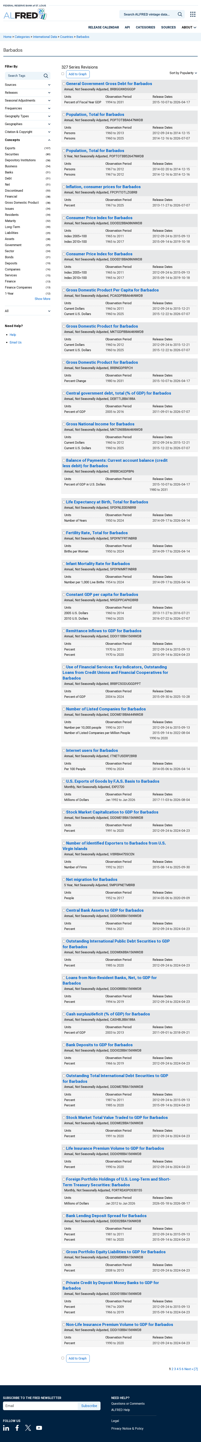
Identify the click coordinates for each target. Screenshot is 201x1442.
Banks (9, 172)
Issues (9, 209)
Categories (145, 27)
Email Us (16, 342)
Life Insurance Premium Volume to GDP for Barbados (115, 1148)
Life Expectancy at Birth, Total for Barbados (107, 502)
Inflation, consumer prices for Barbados (103, 186)
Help (13, 335)
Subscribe (89, 1406)
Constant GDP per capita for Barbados (102, 594)
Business (11, 166)
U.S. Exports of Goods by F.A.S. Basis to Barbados (112, 781)
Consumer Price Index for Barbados (99, 217)
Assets (9, 239)
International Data (45, 37)
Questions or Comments (128, 1403)
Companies (12, 269)
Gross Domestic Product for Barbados (102, 326)
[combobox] (153, 14)
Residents (12, 215)
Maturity (10, 221)
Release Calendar (103, 27)
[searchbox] (153, 14)
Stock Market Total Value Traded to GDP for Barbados (117, 1117)
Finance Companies (18, 287)
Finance (10, 281)
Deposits (11, 263)
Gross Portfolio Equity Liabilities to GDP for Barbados (116, 1252)
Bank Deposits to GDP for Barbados (99, 1045)
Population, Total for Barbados (95, 114)
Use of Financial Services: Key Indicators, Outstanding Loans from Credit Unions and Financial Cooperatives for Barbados (115, 673)
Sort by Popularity (182, 73)
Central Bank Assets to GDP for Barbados (105, 910)
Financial (11, 196)
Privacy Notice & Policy (127, 1428)
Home (7, 37)
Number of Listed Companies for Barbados (106, 709)
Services (11, 275)
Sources (168, 27)
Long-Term (12, 227)
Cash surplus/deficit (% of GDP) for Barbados (108, 1014)
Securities (12, 154)
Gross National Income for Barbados (100, 424)
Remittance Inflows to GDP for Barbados (104, 630)
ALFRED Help (120, 1410)
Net (7, 184)
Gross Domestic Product (22, 202)
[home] (25, 14)
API (127, 27)
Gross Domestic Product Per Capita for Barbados (112, 290)
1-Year (9, 293)
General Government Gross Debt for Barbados (109, 83)
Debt (8, 178)
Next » (188, 1369)
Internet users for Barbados (92, 750)
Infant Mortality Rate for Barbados (98, 563)
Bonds (9, 257)
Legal (115, 1421)
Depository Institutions (20, 160)
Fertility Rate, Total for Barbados (97, 532)
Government (13, 245)
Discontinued (14, 190)
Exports (10, 148)
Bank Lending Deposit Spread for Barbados (106, 1215)
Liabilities (11, 233)
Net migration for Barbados (91, 879)
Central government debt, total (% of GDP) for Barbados (118, 393)
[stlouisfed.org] (24, 5)
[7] (196, 1369)
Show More (42, 299)
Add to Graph (78, 74)
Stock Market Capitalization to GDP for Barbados (112, 812)
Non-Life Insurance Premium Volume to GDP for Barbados (119, 1324)
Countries (66, 37)
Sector (9, 251)
